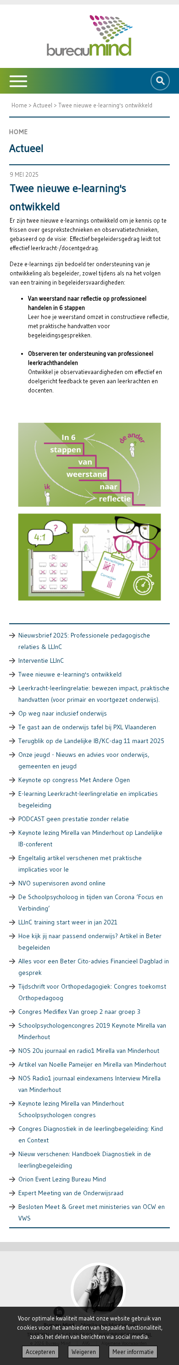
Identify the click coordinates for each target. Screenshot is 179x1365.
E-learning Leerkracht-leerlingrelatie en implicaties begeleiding (88, 799)
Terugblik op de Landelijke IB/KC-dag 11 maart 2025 (91, 741)
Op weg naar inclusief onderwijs (62, 713)
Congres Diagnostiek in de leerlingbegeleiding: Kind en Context (90, 1134)
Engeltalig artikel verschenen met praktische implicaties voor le (80, 863)
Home (19, 105)
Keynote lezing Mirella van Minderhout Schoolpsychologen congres (71, 1109)
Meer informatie (133, 1352)
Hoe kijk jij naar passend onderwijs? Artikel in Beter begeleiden (90, 941)
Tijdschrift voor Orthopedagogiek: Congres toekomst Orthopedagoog (92, 992)
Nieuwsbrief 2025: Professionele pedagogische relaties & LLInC (84, 641)
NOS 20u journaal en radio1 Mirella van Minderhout (88, 1050)
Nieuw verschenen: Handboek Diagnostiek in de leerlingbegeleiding (84, 1159)
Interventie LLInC (41, 660)
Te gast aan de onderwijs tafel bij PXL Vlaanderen (87, 727)
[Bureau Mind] (89, 36)
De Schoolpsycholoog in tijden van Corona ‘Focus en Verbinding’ (90, 902)
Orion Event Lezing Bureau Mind (62, 1179)
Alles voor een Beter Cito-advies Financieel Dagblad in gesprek (93, 967)
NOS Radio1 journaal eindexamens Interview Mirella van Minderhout (89, 1084)
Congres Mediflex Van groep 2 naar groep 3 (79, 1011)
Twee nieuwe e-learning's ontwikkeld (105, 105)
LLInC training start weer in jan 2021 (67, 922)
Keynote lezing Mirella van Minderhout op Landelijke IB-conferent (90, 838)
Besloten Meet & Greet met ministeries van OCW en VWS (91, 1212)
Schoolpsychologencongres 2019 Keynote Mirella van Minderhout (92, 1031)
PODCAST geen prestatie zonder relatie (73, 819)
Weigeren (84, 1352)
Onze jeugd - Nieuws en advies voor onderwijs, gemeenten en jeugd (83, 760)
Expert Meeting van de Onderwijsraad (70, 1193)
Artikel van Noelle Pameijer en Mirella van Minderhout (92, 1064)
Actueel (42, 105)
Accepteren (40, 1352)
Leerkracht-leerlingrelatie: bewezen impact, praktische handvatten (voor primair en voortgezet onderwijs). (93, 694)
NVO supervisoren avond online (62, 883)
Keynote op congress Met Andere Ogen (74, 780)
